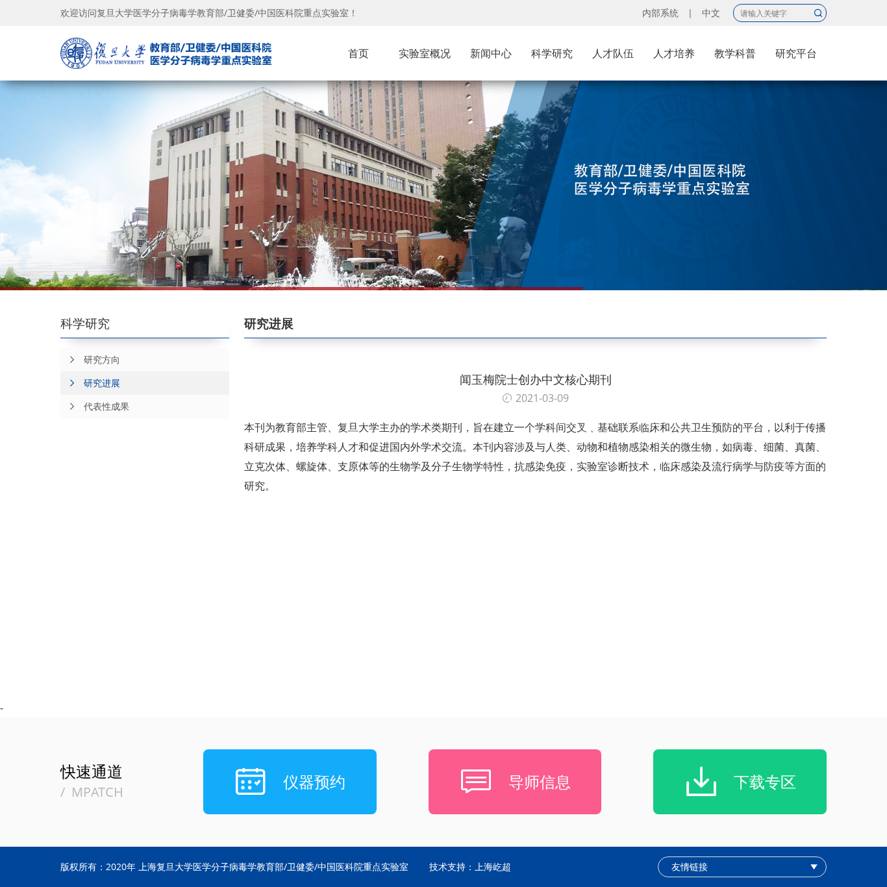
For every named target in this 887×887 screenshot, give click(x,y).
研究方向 (102, 359)
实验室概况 (425, 53)
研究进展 (102, 383)
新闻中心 (491, 53)
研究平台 (796, 53)
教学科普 (735, 53)
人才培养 (674, 53)
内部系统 (660, 12)
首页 (358, 53)
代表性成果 (106, 406)
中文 (711, 12)
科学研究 (552, 53)
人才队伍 (613, 53)
